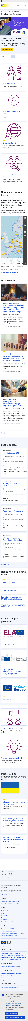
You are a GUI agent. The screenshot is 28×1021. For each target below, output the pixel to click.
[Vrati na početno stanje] (25, 218)
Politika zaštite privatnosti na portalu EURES (12, 933)
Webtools (3, 266)
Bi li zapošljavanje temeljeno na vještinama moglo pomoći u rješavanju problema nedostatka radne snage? (13, 309)
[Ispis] (25, 232)
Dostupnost (4, 894)
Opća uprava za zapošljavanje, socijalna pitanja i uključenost (12, 672)
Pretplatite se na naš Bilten (8, 921)
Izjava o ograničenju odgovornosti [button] (11, 269)
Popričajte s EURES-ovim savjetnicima (11, 903)
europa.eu (15, 946)
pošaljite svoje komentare (13, 878)
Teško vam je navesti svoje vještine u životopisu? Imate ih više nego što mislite (13, 358)
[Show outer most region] (25, 263)
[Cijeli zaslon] (25, 228)
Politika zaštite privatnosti (7, 975)
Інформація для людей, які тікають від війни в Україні (13, 820)
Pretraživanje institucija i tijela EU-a (10, 987)
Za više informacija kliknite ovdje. (9, 272)
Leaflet (13, 266)
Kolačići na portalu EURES (8, 931)
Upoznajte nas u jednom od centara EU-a (11, 959)
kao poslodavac (9, 582)
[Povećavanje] (25, 221)
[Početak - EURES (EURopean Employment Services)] (8, 5)
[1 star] (3, 874)
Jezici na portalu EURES (7, 929)
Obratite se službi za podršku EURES (10, 901)
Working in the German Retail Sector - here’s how (12, 539)
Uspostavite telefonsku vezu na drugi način (12, 955)
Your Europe (7, 699)
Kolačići (3, 980)
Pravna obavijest (5, 978)
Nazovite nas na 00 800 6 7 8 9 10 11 (10, 953)
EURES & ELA (8, 644)
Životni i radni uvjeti (10, 143)
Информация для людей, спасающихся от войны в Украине (13, 839)
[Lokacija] (25, 235)
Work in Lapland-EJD (11, 453)
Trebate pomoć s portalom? (11, 758)
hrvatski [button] (18, 5)
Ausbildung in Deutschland (13, 511)
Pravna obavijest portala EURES (9, 935)
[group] (12, 240)
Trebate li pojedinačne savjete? (13, 728)
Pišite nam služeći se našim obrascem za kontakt (13, 957)
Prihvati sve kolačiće (11, 1013)
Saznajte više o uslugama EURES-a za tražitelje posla (11, 598)
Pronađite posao (9, 83)
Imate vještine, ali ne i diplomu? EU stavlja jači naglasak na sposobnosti (12, 404)
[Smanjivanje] (25, 225)
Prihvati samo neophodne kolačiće (15, 1017)
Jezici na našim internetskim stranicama (11, 973)
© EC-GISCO (8, 266)
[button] (19, 246)
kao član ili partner (10, 590)
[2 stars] (4, 874)
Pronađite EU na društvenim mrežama (11, 966)
